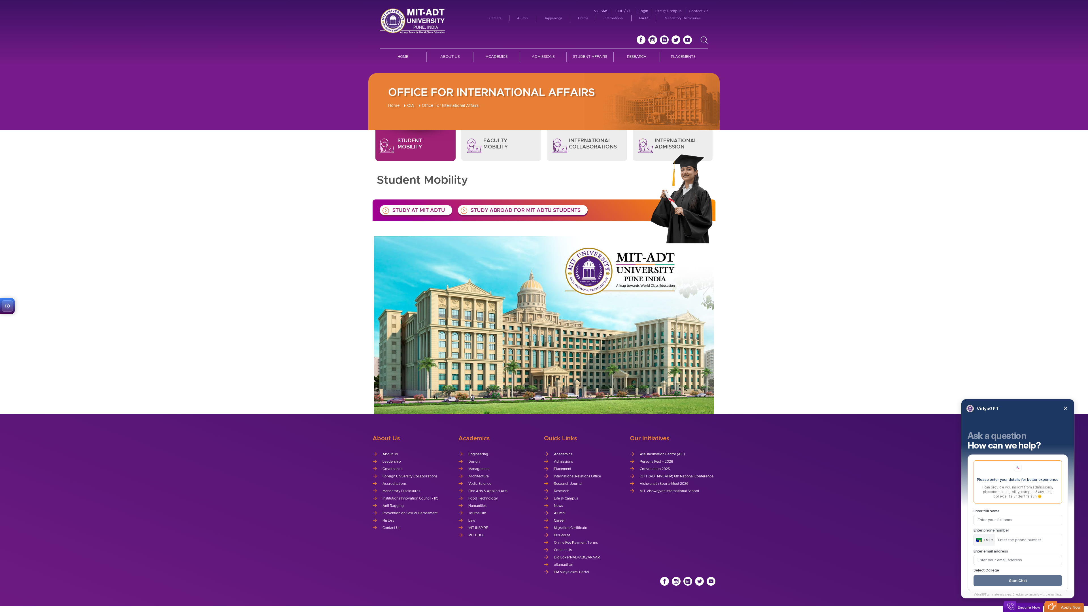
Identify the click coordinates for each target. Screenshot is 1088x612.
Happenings (553, 18)
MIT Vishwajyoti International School (669, 491)
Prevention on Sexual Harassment (409, 513)
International (614, 18)
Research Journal (568, 483)
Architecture (478, 476)
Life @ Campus (668, 11)
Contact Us (698, 11)
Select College (986, 570)
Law (471, 520)
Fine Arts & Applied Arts (487, 491)
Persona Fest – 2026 (656, 461)
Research (636, 57)
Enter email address (991, 551)
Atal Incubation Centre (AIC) (662, 454)
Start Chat (1018, 580)
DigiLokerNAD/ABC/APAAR (577, 557)
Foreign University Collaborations (409, 476)
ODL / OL (623, 11)
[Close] (1065, 408)
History (388, 520)
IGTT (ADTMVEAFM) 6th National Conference (676, 476)
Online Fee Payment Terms (576, 542)
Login (643, 11)
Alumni (522, 18)
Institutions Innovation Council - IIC (410, 498)
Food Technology (483, 498)
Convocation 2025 (655, 469)
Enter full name (987, 511)
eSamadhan (563, 564)
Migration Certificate (570, 528)
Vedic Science (479, 483)
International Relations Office (577, 476)
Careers (495, 18)
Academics (497, 57)
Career (559, 520)
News (558, 505)
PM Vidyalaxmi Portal (571, 572)
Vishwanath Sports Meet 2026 (664, 483)
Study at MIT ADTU (418, 210)
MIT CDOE (476, 535)
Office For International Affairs (450, 106)
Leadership (391, 461)
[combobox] (984, 540)
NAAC (644, 18)
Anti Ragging (393, 505)
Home (403, 57)
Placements (683, 57)
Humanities (477, 505)
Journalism (477, 513)
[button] (7, 306)
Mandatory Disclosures (683, 18)
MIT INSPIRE (478, 528)
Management (479, 469)
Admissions (543, 57)
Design (474, 461)
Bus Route (562, 535)
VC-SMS (601, 11)
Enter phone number (991, 530)
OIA (410, 106)
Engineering (478, 454)
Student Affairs (590, 57)
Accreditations (394, 483)
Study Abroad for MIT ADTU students (526, 210)
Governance (392, 469)
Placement (562, 469)
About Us (450, 57)
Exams (583, 18)
